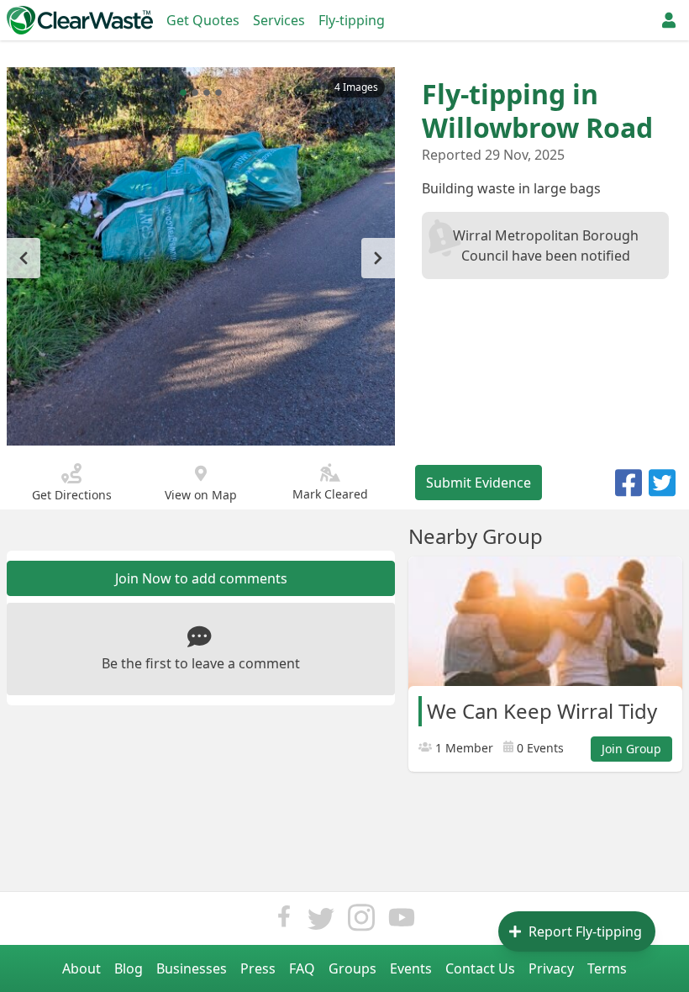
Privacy (551, 968)
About (81, 968)
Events (411, 968)
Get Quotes (202, 20)
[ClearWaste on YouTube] (401, 921)
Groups (352, 968)
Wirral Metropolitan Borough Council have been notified (546, 245)
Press (258, 968)
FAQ (302, 968)
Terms (607, 968)
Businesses (191, 968)
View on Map (201, 495)
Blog (128, 968)
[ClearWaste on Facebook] (284, 921)
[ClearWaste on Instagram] (361, 921)
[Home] (80, 20)
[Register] (668, 20)
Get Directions (72, 495)
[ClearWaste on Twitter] (321, 921)
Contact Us (480, 968)
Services (279, 20)
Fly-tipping (351, 20)
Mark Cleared (330, 494)
